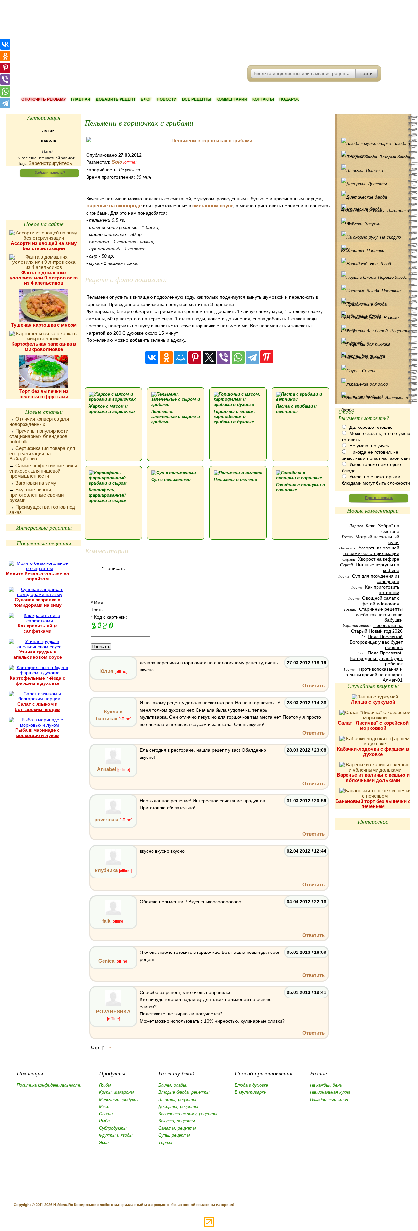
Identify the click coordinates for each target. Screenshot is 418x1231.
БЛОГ (146, 99)
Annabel (106, 769)
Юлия (106, 671)
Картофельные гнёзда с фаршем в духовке (37, 680)
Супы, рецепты (174, 1135)
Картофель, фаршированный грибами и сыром (108, 495)
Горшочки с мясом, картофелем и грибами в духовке (234, 416)
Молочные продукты (120, 1099)
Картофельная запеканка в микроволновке (43, 346)
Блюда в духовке (251, 1085)
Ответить (313, 685)
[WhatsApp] (238, 357)
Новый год (380, 264)
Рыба (104, 1120)
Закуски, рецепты (176, 1120)
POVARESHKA (113, 1011)
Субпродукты (113, 1128)
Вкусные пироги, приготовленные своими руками (36, 495)
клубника (106, 870)
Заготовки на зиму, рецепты (187, 1113)
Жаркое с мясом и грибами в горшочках (112, 409)
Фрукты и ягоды (116, 1135)
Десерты (377, 183)
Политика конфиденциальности (49, 1085)
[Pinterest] (194, 357)
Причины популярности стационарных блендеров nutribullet (38, 436)
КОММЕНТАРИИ (232, 99)
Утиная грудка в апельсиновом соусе (37, 654)
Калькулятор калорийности (43, 189)
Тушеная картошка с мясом (44, 325)
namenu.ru (106, 32)
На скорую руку (371, 239)
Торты (165, 1142)
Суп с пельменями (171, 479)
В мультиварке (250, 1092)
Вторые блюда (394, 157)
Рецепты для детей (375, 332)
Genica (106, 961)
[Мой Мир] (180, 357)
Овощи (106, 1113)
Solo (117, 162)
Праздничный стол (329, 1099)
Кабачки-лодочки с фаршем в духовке (373, 751)
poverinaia (106, 819)
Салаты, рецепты (177, 1128)
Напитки (375, 250)
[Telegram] (252, 357)
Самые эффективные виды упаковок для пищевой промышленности (43, 471)
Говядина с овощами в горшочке (300, 487)
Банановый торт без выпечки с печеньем (372, 803)
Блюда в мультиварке (375, 145)
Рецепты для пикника (374, 344)
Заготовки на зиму (35, 483)
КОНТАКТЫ (263, 99)
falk (106, 920)
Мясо (104, 1106)
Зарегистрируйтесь (50, 163)
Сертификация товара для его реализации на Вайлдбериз (42, 453)
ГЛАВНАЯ (80, 99)
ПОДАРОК (289, 99)
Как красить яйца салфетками (38, 628)
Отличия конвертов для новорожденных (39, 421)
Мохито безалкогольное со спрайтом (37, 576)
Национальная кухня (330, 1092)
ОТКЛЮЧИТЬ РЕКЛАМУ (43, 99)
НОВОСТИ (167, 99)
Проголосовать (379, 498)
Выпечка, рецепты (177, 1099)
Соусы (368, 370)
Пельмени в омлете (235, 479)
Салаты (374, 357)
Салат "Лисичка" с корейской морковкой (373, 725)
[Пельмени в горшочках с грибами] (209, 140)
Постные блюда (371, 292)
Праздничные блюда (374, 304)
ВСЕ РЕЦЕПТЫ (196, 99)
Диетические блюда (374, 197)
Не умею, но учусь (369, 445)
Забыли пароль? (50, 172)
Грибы (105, 1085)
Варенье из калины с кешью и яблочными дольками (373, 777)
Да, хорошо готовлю (371, 427)
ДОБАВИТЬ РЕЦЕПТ (116, 99)
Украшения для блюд (374, 384)
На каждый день (326, 1085)
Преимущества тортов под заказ (42, 509)
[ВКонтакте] (151, 357)
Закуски (372, 223)
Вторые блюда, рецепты (184, 1092)
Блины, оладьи (172, 1085)
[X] (209, 357)
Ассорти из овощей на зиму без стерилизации (44, 245)
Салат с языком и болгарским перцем (37, 706)
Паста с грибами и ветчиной (296, 409)
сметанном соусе (212, 205)
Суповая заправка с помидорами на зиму (37, 602)
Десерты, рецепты (178, 1106)
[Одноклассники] (166, 357)
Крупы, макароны (116, 1092)
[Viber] (223, 357)
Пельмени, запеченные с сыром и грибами (175, 416)
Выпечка (374, 170)
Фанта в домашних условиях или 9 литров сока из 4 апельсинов (44, 278)
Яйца (104, 1142)
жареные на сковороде (114, 205)
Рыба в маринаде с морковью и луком (37, 733)
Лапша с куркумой (373, 702)
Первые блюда (392, 277)
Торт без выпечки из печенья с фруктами (43, 393)
